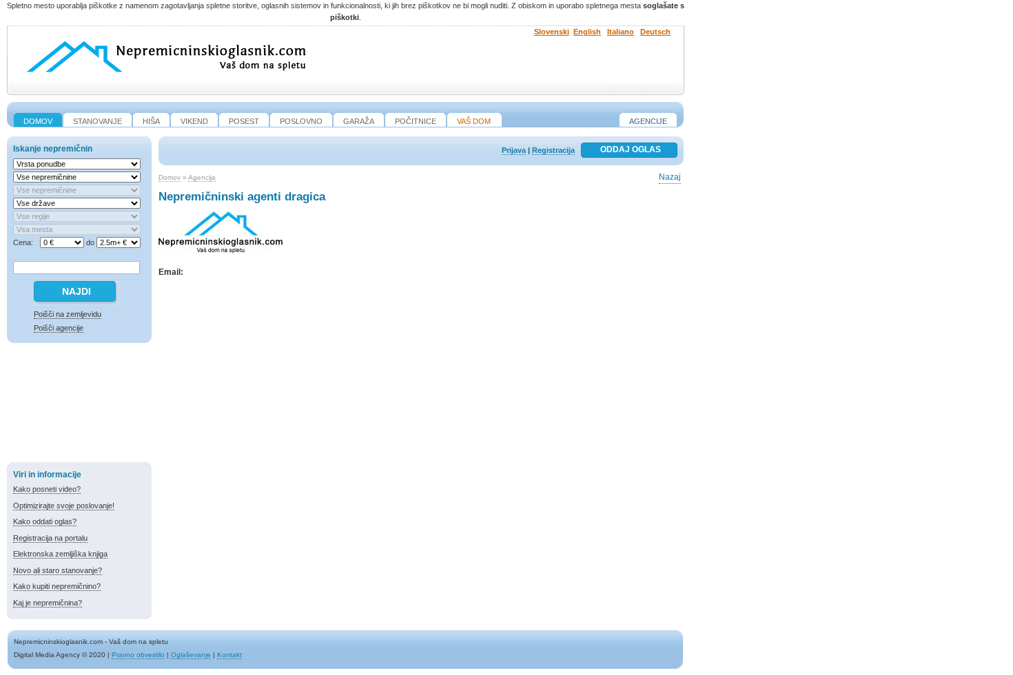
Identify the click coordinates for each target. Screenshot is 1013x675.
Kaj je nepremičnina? (47, 603)
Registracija (553, 150)
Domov (169, 177)
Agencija (202, 177)
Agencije (648, 121)
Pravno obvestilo (138, 654)
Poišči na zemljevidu (67, 314)
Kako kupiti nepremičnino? (57, 586)
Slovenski (551, 32)
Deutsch (655, 32)
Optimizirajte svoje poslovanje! (63, 505)
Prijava (514, 150)
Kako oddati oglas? (44, 521)
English (587, 32)
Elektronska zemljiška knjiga (60, 554)
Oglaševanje (191, 654)
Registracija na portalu (50, 538)
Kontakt (229, 654)
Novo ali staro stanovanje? (57, 570)
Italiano (620, 32)
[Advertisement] (79, 405)
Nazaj (670, 177)
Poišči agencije (58, 328)
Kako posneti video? (47, 489)
